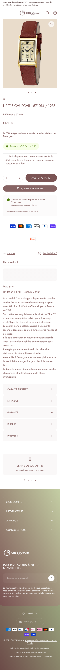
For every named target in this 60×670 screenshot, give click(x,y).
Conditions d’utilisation (22, 652)
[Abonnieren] (51, 578)
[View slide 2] (28, 480)
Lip (4, 99)
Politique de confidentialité (19, 648)
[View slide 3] (32, 480)
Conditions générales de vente (18, 656)
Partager (11, 253)
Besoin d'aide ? (50, 253)
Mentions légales (35, 656)
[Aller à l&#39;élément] (24, 92)
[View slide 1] (24, 480)
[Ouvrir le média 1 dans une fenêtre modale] (51, 24)
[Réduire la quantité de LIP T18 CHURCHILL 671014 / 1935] (6, 178)
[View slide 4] (35, 480)
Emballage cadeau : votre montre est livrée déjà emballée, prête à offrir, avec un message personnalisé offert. (30, 160)
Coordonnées (47, 656)
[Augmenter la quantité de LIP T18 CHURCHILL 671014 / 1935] (19, 178)
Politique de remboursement (40, 648)
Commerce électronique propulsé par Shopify (41, 642)
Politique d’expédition (38, 652)
